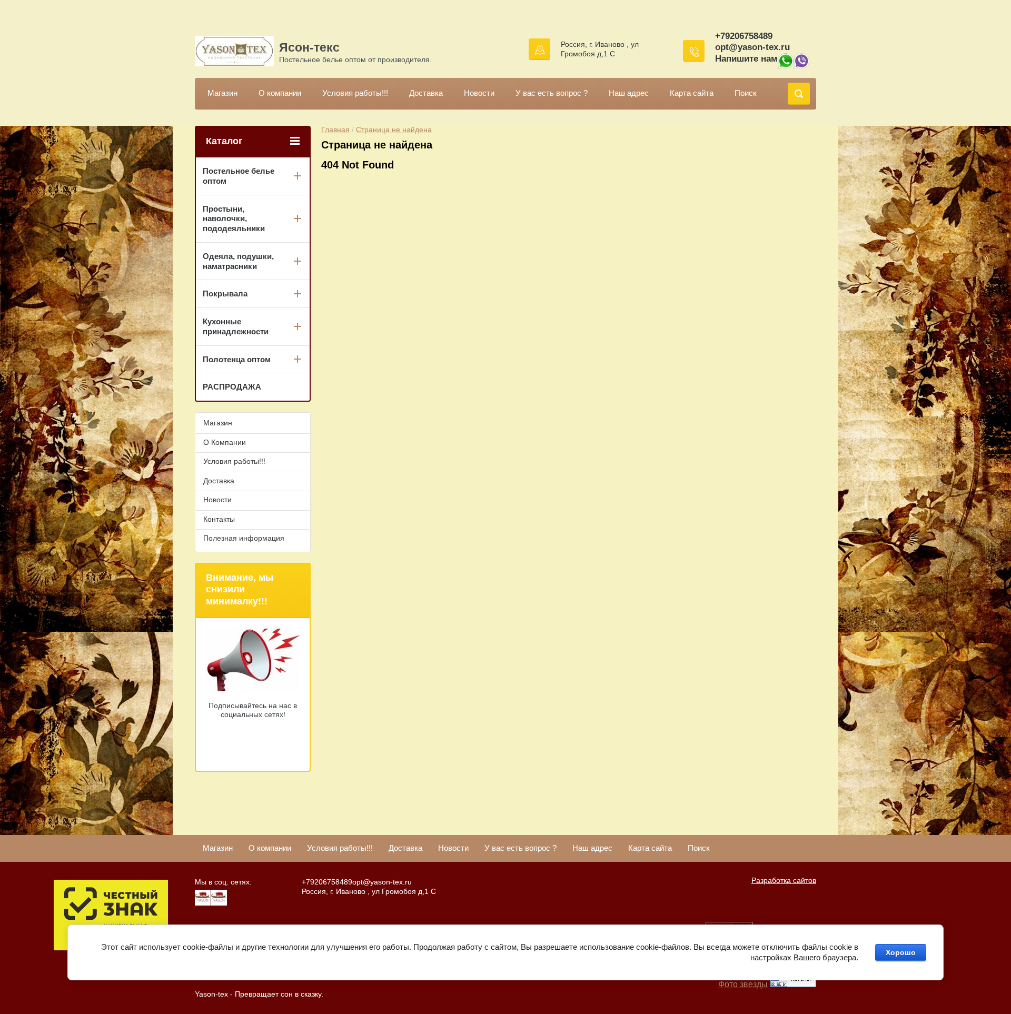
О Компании (224, 442)
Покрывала (225, 293)
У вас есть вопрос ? (552, 92)
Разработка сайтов (783, 880)
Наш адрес (629, 92)
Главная (335, 129)
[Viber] (801, 66)
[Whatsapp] (786, 66)
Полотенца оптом (237, 359)
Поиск (746, 92)
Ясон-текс (309, 47)
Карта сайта (691, 92)
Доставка (426, 92)
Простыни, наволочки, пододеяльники (234, 218)
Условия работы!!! (355, 92)
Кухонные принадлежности (236, 326)
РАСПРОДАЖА (232, 386)
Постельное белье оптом (238, 175)
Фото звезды (743, 984)
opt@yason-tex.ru (752, 47)
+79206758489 (743, 36)
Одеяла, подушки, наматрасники (238, 261)
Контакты (219, 519)
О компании (280, 92)
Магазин (222, 92)
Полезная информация (243, 538)
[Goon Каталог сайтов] (793, 984)
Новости (479, 92)
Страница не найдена (394, 129)
